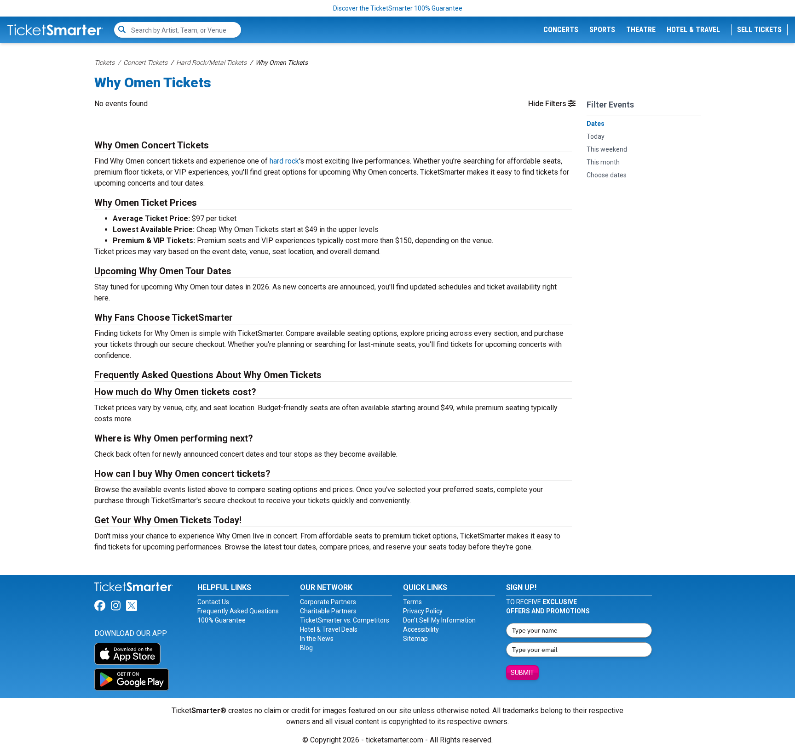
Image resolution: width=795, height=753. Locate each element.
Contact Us (213, 602)
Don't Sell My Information (439, 620)
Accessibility (421, 629)
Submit (522, 672)
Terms (412, 602)
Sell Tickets (759, 29)
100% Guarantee (221, 620)
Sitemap (415, 638)
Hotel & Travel (693, 29)
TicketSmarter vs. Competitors (344, 620)
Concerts (560, 29)
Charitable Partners (328, 611)
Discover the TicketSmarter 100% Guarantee (397, 8)
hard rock (284, 161)
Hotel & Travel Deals (328, 629)
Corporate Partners (328, 602)
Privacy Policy (423, 611)
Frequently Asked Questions (238, 611)
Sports (602, 29)
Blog (306, 647)
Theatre (641, 29)
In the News (317, 638)
